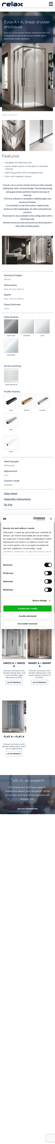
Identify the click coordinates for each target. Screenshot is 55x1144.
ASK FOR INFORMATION (27, 809)
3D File (8, 504)
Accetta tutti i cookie (27, 608)
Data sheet (10, 493)
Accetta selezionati (27, 616)
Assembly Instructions (17, 499)
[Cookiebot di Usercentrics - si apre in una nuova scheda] (34, 519)
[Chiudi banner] (51, 519)
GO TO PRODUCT (14, 682)
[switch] (48, 573)
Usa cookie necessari (27, 623)
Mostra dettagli (40, 600)
